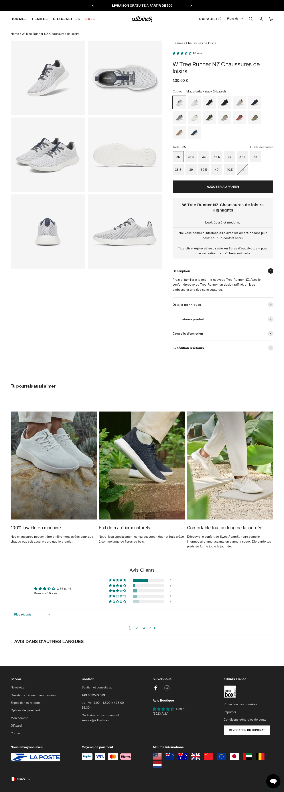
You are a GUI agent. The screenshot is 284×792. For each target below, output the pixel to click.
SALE (90, 19)
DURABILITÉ (210, 19)
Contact (16, 733)
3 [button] (144, 627)
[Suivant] (191, 5)
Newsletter (18, 687)
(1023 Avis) (160, 713)
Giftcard (16, 725)
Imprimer (230, 712)
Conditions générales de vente (245, 719)
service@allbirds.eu (95, 720)
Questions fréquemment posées (33, 695)
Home (15, 33)
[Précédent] (93, 5)
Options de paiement (25, 710)
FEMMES (40, 19)
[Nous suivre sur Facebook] (156, 688)
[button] (183, 53)
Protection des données (240, 704)
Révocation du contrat (247, 730)
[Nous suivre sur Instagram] (167, 688)
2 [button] (137, 627)
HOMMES (19, 19)
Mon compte (19, 718)
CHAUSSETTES (66, 19)
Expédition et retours (25, 702)
